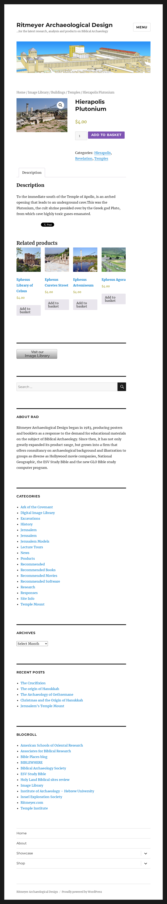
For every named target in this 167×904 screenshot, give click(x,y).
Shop (20, 863)
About (21, 843)
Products (28, 558)
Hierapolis (102, 153)
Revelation (83, 158)
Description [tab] (32, 173)
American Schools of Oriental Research (52, 745)
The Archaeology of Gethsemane (47, 694)
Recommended (33, 564)
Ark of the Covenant (37, 507)
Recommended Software (40, 581)
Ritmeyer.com (32, 802)
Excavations (30, 518)
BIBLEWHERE (32, 762)
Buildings (58, 92)
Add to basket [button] (25, 310)
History (27, 524)
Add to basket (106, 135)
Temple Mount (33, 604)
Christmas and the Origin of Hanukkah (52, 700)
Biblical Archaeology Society (43, 768)
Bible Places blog (34, 757)
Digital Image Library (38, 513)
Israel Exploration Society (41, 797)
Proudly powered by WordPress (82, 892)
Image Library (38, 92)
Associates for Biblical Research (46, 751)
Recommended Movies (39, 576)
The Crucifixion (33, 683)
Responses (29, 593)
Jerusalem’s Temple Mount (42, 706)
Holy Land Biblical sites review (45, 780)
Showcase (24, 853)
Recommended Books (38, 570)
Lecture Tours (32, 547)
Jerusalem (29, 530)
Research (28, 587)
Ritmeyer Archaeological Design (64, 24)
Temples (74, 92)
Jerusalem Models (35, 541)
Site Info (27, 598)
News (25, 553)
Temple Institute (34, 808)
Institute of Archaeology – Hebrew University (57, 791)
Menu (141, 27)
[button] (60, 105)
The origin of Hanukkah (40, 689)
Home (20, 92)
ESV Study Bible (33, 774)
